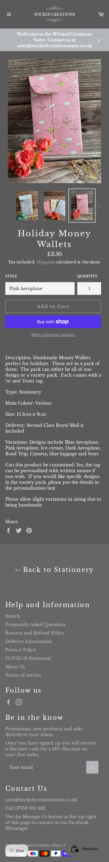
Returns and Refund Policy (34, 633)
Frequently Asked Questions (35, 624)
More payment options (53, 334)
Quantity (87, 276)
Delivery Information (28, 641)
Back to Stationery (57, 570)
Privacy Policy (20, 649)
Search (12, 616)
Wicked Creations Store (40, 845)
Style (11, 276)
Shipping (45, 261)
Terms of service (23, 675)
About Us (15, 666)
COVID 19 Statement (28, 658)
